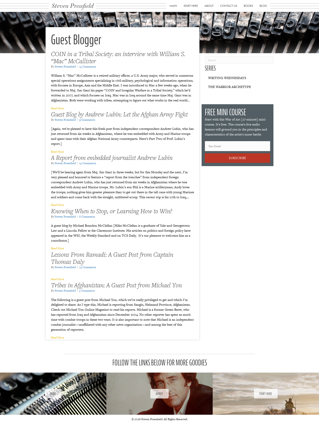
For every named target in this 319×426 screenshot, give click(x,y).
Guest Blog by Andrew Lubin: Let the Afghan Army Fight (119, 114)
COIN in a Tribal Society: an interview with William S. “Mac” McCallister (118, 57)
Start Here (191, 6)
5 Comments (87, 291)
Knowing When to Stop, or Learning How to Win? (111, 211)
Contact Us (228, 6)
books (248, 6)
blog (263, 6)
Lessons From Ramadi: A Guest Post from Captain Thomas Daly (112, 258)
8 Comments (87, 217)
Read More (57, 108)
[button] (237, 158)
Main (173, 6)
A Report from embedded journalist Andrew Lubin (112, 158)
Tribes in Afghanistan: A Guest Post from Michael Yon (116, 285)
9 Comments (87, 120)
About (209, 6)
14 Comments (87, 66)
